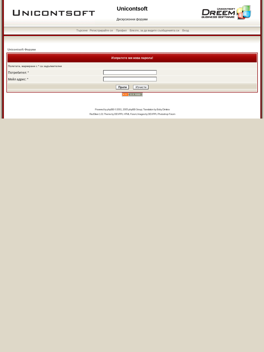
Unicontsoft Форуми (21, 49)
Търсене (82, 30)
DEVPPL (118, 114)
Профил (121, 30)
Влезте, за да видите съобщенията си (154, 30)
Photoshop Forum (166, 114)
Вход (185, 30)
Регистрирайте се (101, 30)
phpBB (110, 109)
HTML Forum (130, 114)
